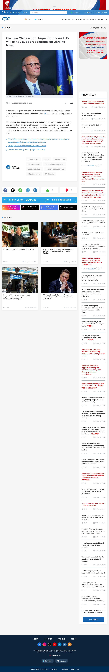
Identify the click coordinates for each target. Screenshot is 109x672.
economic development (55, 169)
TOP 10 (73, 639)
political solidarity (34, 169)
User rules (65, 669)
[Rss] (19, 12)
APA (45, 114)
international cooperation (54, 164)
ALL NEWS (66, 19)
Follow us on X (68, 207)
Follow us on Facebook (50, 207)
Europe (104, 28)
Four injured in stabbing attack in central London (27, 146)
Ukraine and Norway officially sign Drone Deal (26, 150)
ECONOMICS (91, 19)
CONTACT (48, 639)
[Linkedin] (16, 12)
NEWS (82, 19)
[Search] (64, 13)
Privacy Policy (74, 669)
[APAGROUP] (54, 655)
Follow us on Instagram (12, 207)
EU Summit (49, 174)
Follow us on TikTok (31, 207)
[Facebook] (2, 12)
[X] (8, 12)
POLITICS (75, 19)
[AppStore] (61, 661)
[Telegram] (13, 12)
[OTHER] (106, 19)
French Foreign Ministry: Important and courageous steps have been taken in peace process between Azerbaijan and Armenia (38, 140)
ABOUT (35, 639)
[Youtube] (10, 12)
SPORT (100, 19)
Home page (94, 28)
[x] (49, 644)
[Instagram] (5, 12)
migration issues (34, 174)
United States (60, 159)
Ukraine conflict (34, 164)
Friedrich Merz (33, 159)
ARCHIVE (61, 639)
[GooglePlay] (48, 661)
